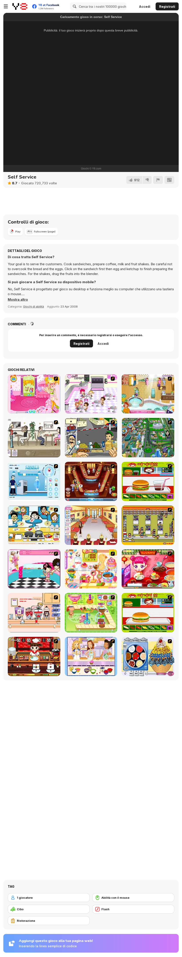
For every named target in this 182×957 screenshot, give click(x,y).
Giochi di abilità (33, 306)
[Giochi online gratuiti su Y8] (19, 6)
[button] (18, 299)
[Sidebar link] (5, 6)
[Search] (74, 6)
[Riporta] (158, 180)
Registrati (167, 6)
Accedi (144, 6)
